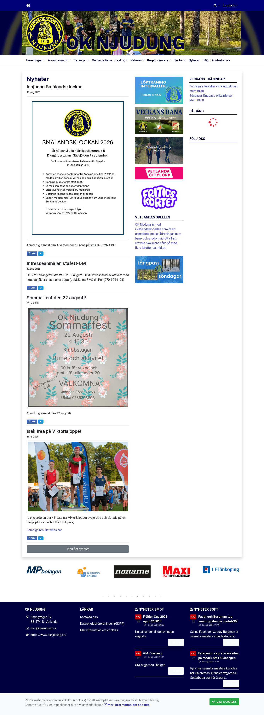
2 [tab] (109, 596)
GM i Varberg (152, 653)
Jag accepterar (226, 701)
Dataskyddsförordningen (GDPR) (102, 623)
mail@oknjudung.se (43, 628)
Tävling (120, 60)
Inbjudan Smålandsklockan (55, 87)
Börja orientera (157, 60)
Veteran (136, 60)
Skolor (178, 60)
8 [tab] (144, 596)
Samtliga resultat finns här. (44, 530)
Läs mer (175, 642)
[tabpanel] (44, 572)
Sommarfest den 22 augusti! (56, 297)
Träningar (80, 60)
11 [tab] (161, 596)
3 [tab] (115, 596)
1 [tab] (103, 596)
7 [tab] (138, 596)
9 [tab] (149, 596)
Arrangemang (57, 60)
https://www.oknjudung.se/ (49, 635)
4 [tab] (120, 596)
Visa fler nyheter (78, 549)
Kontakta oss (220, 60)
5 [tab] (126, 596)
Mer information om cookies (99, 630)
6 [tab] (132, 596)
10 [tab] (155, 596)
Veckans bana (102, 60)
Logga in (229, 5)
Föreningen (34, 60)
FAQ (205, 60)
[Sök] (216, 5)
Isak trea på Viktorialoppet (54, 431)
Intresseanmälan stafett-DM (56, 263)
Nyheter (194, 60)
